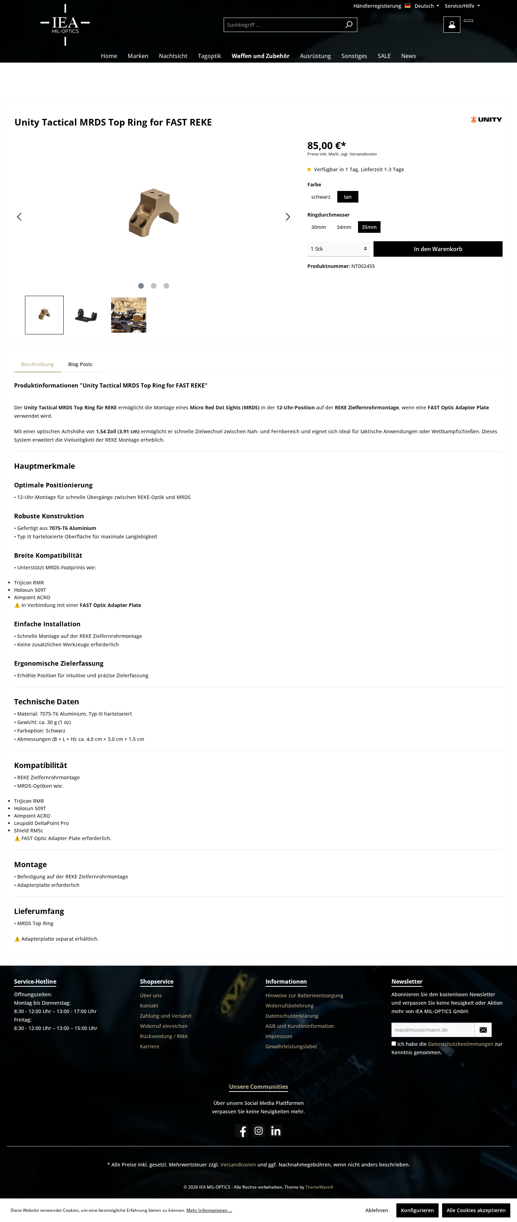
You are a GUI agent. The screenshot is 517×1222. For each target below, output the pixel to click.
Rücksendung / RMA (164, 1036)
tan (348, 196)
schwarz (321, 196)
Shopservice (156, 981)
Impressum (279, 1036)
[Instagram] (259, 1131)
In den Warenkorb (438, 249)
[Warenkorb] (468, 21)
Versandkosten (238, 1164)
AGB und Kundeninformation (300, 1026)
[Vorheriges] (19, 216)
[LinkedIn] (276, 1131)
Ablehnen (376, 1210)
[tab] (37, 364)
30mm (318, 227)
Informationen (286, 981)
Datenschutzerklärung (292, 1015)
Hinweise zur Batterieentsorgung (304, 995)
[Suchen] (349, 25)
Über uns (151, 995)
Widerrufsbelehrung (290, 1005)
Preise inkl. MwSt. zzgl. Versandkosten (342, 154)
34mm (344, 227)
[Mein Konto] (451, 25)
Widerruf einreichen (164, 1026)
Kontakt (149, 1005)
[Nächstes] (287, 216)
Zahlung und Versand (165, 1015)
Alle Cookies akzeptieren (476, 1210)
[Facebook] (241, 1131)
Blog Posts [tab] (80, 364)
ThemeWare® (319, 1187)
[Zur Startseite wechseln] (84, 25)
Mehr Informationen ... (209, 1210)
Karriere (149, 1046)
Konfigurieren (417, 1210)
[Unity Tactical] (487, 119)
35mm (369, 227)
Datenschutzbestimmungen (460, 1044)
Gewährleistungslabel (291, 1046)
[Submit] (483, 1030)
